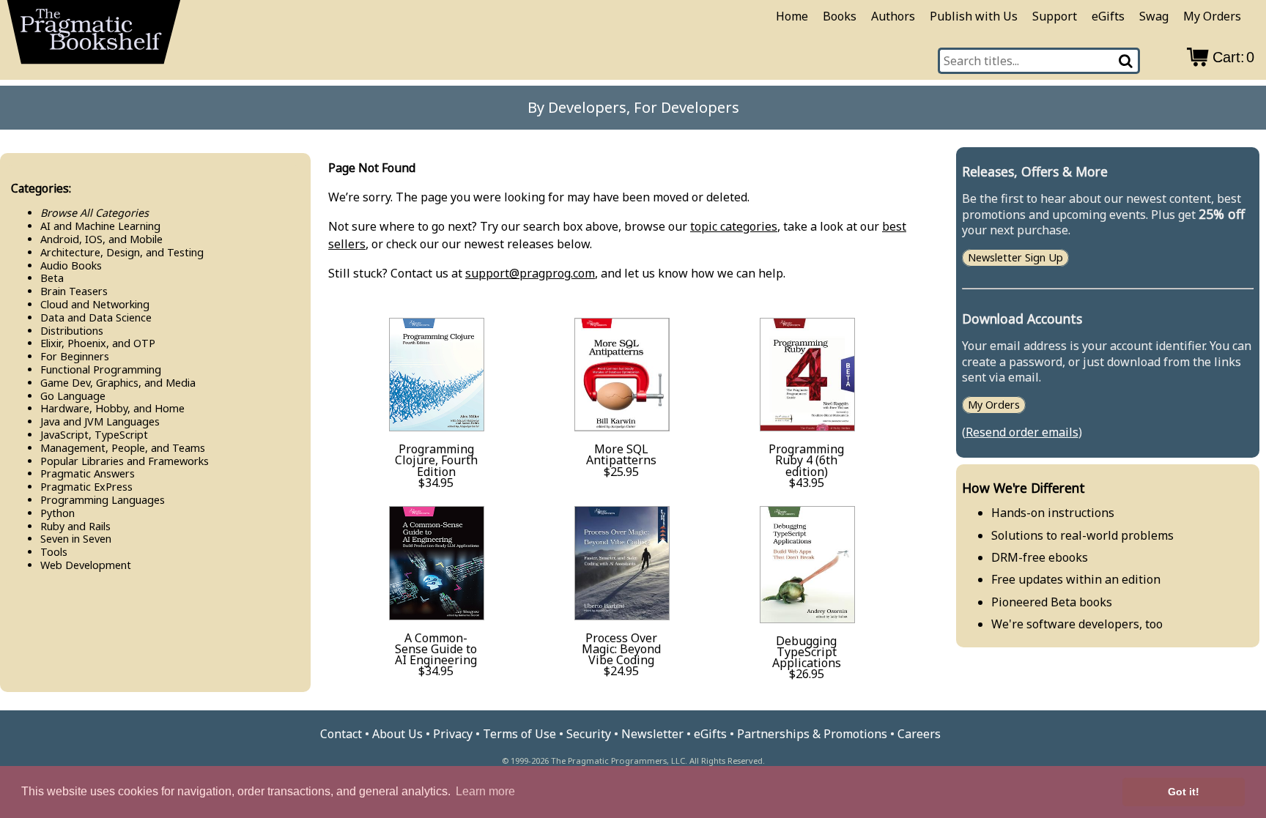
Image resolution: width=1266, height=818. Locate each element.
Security (588, 734)
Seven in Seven (75, 539)
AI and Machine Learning (100, 226)
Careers (919, 734)
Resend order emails (1022, 432)
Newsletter (652, 734)
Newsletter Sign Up (1015, 258)
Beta (52, 278)
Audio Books (71, 265)
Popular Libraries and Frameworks (124, 461)
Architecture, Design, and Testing (122, 252)
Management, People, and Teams (122, 448)
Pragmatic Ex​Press (86, 487)
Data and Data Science (96, 317)
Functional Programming (100, 369)
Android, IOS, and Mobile (101, 239)
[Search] (1127, 61)
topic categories (733, 226)
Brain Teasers (74, 291)
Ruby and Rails (75, 526)
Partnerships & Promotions (812, 734)
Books (839, 16)
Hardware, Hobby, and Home (112, 408)
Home (792, 16)
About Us (397, 734)
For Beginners (74, 356)
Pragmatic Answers (87, 473)
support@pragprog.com (530, 273)
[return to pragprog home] (94, 37)
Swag (1154, 16)
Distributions (71, 331)
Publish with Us (974, 16)
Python (57, 513)
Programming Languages (102, 500)
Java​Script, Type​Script (94, 435)
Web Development (85, 565)
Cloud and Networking (94, 304)
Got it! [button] (1183, 791)
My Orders (1212, 16)
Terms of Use (519, 734)
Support (1054, 16)
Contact (341, 734)
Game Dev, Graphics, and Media (118, 383)
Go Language (73, 396)
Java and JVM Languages (100, 421)
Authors (893, 16)
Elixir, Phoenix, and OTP (97, 343)
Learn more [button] (485, 791)
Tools (53, 552)
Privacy (453, 734)
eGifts (1108, 16)
